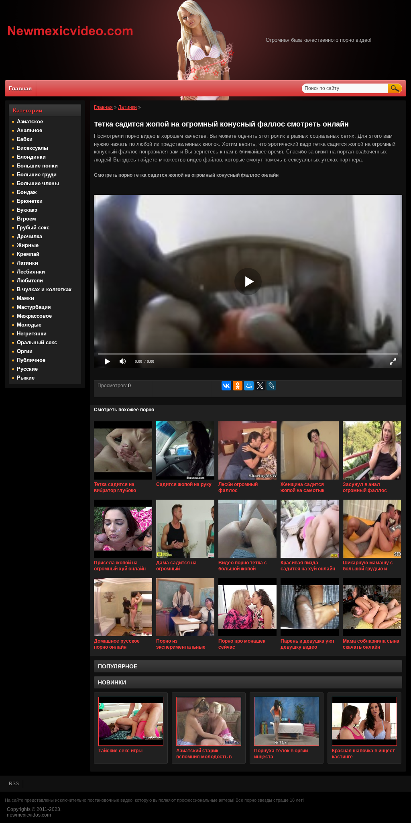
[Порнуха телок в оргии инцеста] (286, 721)
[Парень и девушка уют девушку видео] (310, 636)
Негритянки (32, 334)
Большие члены (38, 183)
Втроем (26, 219)
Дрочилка (29, 236)
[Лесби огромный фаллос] (247, 480)
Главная (20, 88)
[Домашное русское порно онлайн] (123, 636)
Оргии (25, 351)
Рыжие (26, 378)
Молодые (29, 325)
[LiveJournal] (271, 385)
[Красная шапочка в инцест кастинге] (364, 721)
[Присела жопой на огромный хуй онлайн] (123, 558)
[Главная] (70, 36)
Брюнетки (30, 201)
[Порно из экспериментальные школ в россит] (185, 636)
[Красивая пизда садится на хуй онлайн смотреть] (310, 558)
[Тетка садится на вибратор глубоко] (123, 480)
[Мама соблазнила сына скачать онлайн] (372, 636)
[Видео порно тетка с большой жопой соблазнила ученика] (247, 558)
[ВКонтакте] (226, 385)
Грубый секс (33, 228)
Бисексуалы (32, 148)
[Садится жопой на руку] (185, 480)
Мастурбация (34, 307)
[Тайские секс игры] (130, 721)
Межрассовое (34, 316)
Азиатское (30, 121)
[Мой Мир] (249, 385)
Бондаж (27, 192)
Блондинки (31, 157)
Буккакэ (27, 210)
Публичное (31, 360)
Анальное (29, 130)
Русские (27, 369)
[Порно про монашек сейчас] (247, 636)
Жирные (28, 245)
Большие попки (37, 166)
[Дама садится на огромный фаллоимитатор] (185, 558)
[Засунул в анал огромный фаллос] (372, 480)
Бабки (25, 139)
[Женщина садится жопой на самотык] (310, 480)
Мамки (25, 298)
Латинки (27, 263)
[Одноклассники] (237, 385)
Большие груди (37, 175)
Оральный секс (37, 342)
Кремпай (28, 254)
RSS (14, 783)
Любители (30, 281)
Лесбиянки (31, 272)
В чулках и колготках (44, 289)
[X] (260, 385)
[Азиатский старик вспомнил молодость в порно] (208, 721)
